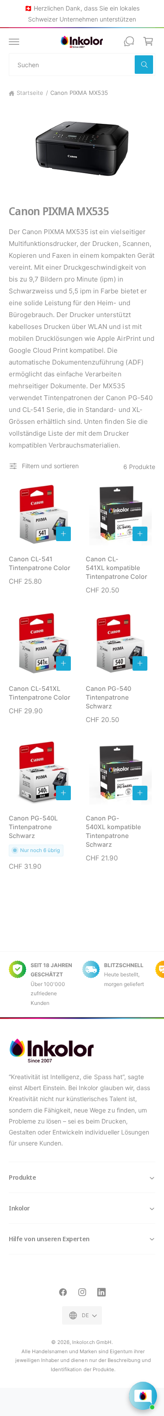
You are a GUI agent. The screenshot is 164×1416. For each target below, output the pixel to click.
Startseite (30, 92)
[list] (82, 984)
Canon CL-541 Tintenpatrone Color (39, 563)
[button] (14, 41)
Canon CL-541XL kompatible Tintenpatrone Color (116, 567)
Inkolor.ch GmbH (92, 1342)
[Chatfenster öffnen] (143, 1396)
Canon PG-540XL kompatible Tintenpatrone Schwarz (113, 831)
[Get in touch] (129, 41)
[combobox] (82, 64)
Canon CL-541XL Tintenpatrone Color (39, 693)
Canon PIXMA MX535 (79, 92)
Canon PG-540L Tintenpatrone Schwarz (33, 826)
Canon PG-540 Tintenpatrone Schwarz (108, 697)
